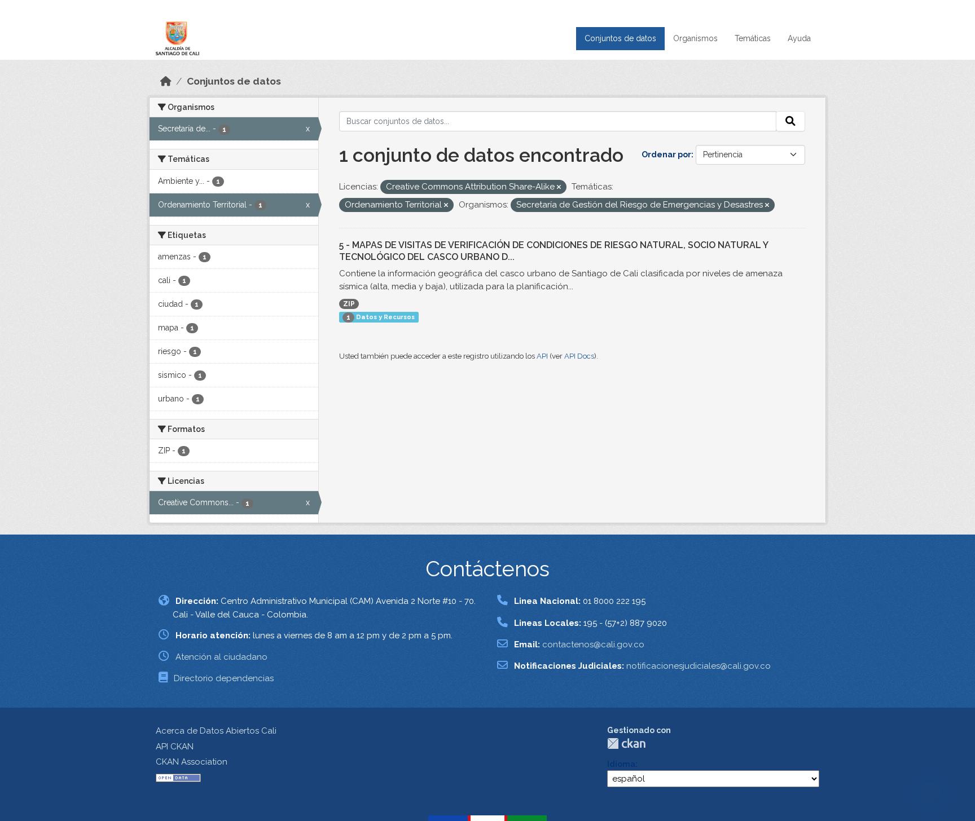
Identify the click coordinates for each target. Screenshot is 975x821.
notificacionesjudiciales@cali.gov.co (698, 666)
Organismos (695, 38)
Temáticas (753, 38)
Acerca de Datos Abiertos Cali (216, 731)
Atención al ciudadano (221, 657)
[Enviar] (790, 121)
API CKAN (175, 746)
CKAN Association (191, 762)
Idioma (621, 764)
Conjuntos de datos (620, 38)
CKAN (626, 743)
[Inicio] (166, 81)
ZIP (349, 304)
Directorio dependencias (224, 678)
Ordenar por (666, 154)
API (542, 356)
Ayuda (799, 38)
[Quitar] (559, 187)
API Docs (579, 356)
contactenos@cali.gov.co (593, 644)
